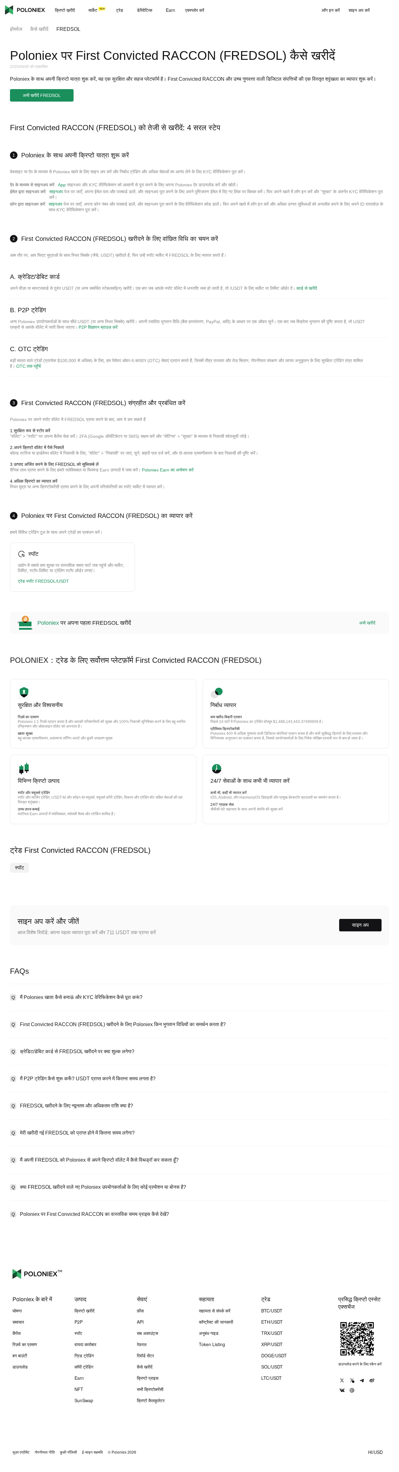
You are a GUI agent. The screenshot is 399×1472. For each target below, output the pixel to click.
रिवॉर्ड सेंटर (145, 1355)
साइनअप (56, 191)
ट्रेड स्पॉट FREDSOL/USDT (43, 581)
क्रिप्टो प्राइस (147, 1378)
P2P (79, 1322)
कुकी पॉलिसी (68, 1452)
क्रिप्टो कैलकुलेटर (151, 1400)
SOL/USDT (272, 1367)
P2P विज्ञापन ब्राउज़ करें (98, 327)
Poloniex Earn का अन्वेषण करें (168, 469)
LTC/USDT (271, 1378)
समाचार (18, 1322)
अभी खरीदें (367, 623)
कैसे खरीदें (39, 29)
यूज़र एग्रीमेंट (21, 1452)
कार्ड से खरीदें (306, 288)
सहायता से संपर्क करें (214, 1310)
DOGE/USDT (274, 1355)
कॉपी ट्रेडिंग (84, 1367)
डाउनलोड (20, 1367)
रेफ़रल (142, 1344)
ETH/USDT (272, 1322)
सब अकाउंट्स (147, 1333)
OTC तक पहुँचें (28, 366)
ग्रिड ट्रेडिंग (84, 1355)
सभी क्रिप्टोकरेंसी (150, 1389)
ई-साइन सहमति (92, 1452)
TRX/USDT (272, 1333)
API (140, 1322)
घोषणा (17, 1310)
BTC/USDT (271, 1310)
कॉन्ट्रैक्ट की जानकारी (216, 1322)
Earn (79, 1378)
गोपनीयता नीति (45, 1452)
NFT (79, 1389)
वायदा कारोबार (85, 1344)
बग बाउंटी (19, 1355)
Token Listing (212, 1344)
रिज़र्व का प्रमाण (24, 1344)
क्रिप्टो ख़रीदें (84, 1310)
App (62, 184)
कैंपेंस (16, 1333)
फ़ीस (140, 1310)
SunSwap (84, 1400)
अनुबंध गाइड (209, 1333)
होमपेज (16, 29)
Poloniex (25, 10)
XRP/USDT (272, 1344)
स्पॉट (19, 867)
